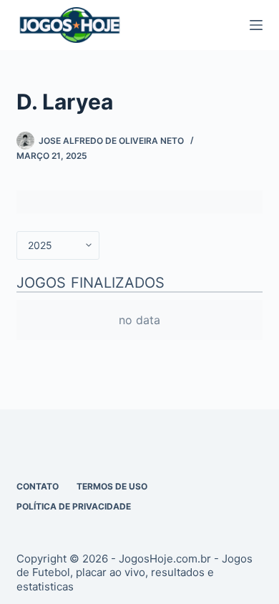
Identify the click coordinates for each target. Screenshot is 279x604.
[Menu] (256, 25)
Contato (37, 486)
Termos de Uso (112, 486)
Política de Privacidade (73, 506)
